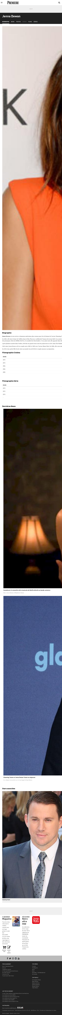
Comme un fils (5, 974)
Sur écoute (34, 974)
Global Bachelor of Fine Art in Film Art (22, 1010)
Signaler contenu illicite (15, 1013)
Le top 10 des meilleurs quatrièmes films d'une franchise (15, 993)
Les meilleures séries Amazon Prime (10, 996)
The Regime (35, 967)
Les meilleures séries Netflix (9, 995)
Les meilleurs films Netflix (8, 999)
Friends (34, 966)
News (12, 21)
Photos (18, 21)
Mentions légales (5, 1013)
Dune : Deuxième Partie (7, 966)
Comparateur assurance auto (8, 1010)
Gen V (33, 969)
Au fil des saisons (6, 972)
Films (30, 21)
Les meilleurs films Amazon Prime (10, 1001)
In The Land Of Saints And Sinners (10, 971)
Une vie (4, 967)
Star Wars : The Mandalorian (38, 972)
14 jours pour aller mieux (8, 975)
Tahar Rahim (35, 987)
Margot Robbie (35, 986)
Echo (33, 971)
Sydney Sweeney (36, 984)
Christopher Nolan (36, 979)
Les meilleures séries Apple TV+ (9, 998)
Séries (36, 21)
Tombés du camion (6, 969)
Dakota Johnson (36, 983)
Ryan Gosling (35, 981)
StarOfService (33, 1010)
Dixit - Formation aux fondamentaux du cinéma (46, 1010)
